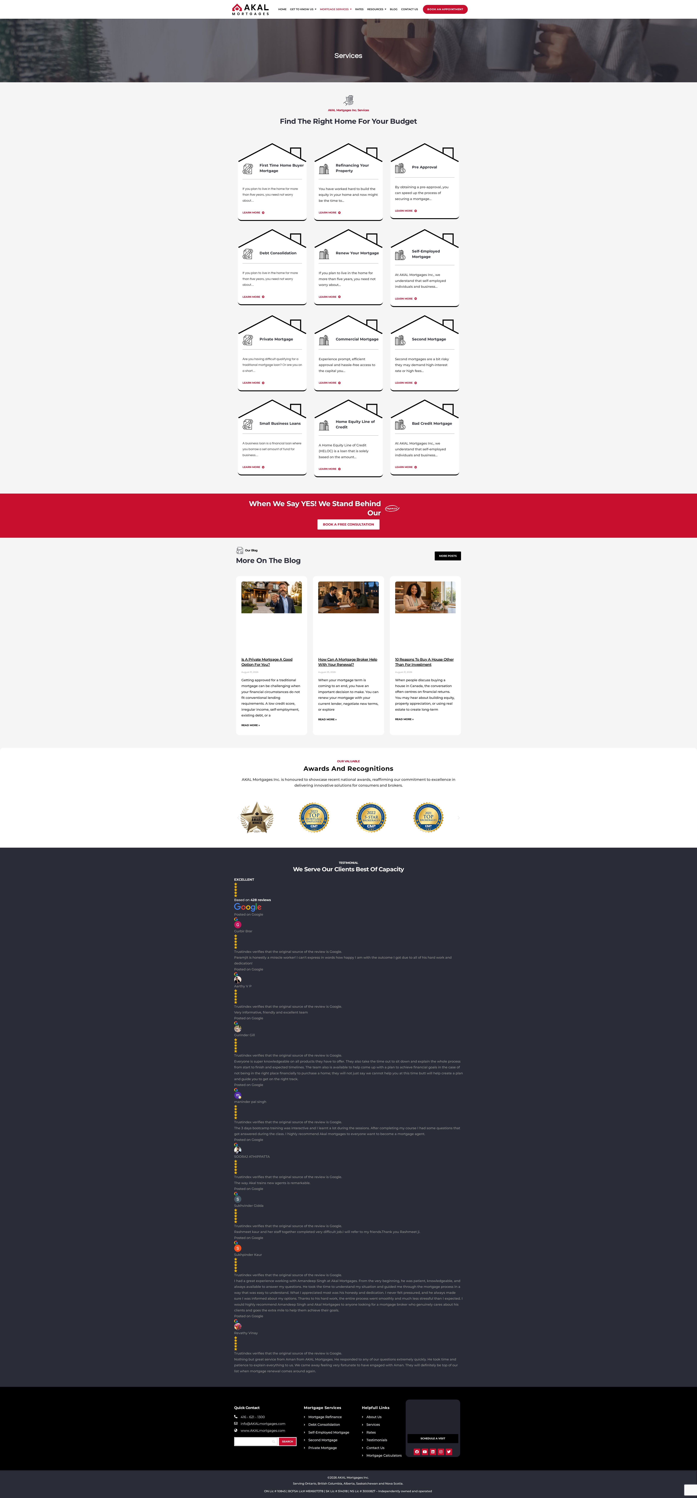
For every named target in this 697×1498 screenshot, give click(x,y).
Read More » (250, 725)
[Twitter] (449, 1452)
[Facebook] (417, 1452)
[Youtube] (425, 1452)
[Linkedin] (433, 1452)
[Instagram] (441, 1452)
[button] (238, 817)
